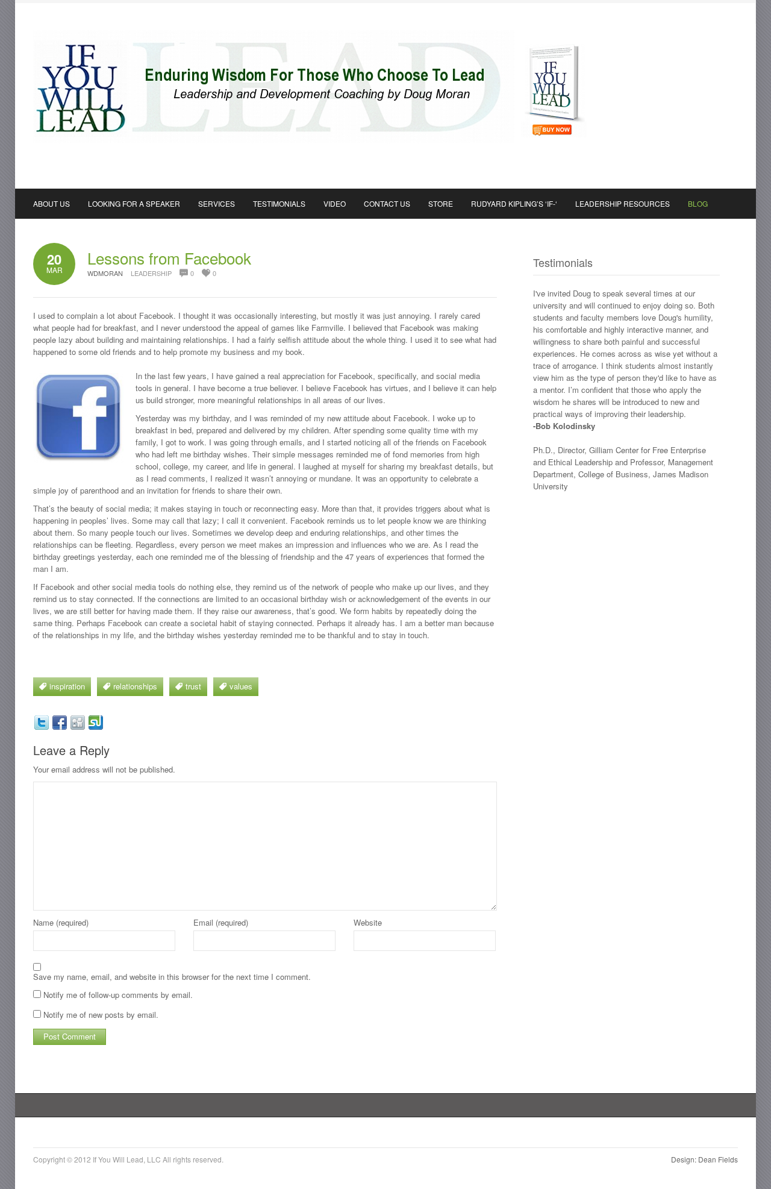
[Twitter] (41, 722)
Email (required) (220, 922)
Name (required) (61, 922)
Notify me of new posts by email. (100, 1014)
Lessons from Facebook (169, 257)
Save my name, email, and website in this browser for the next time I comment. (172, 976)
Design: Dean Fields (704, 1159)
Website (368, 922)
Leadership (151, 273)
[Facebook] (59, 722)
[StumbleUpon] (95, 722)
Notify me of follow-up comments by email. (118, 994)
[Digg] (77, 722)
